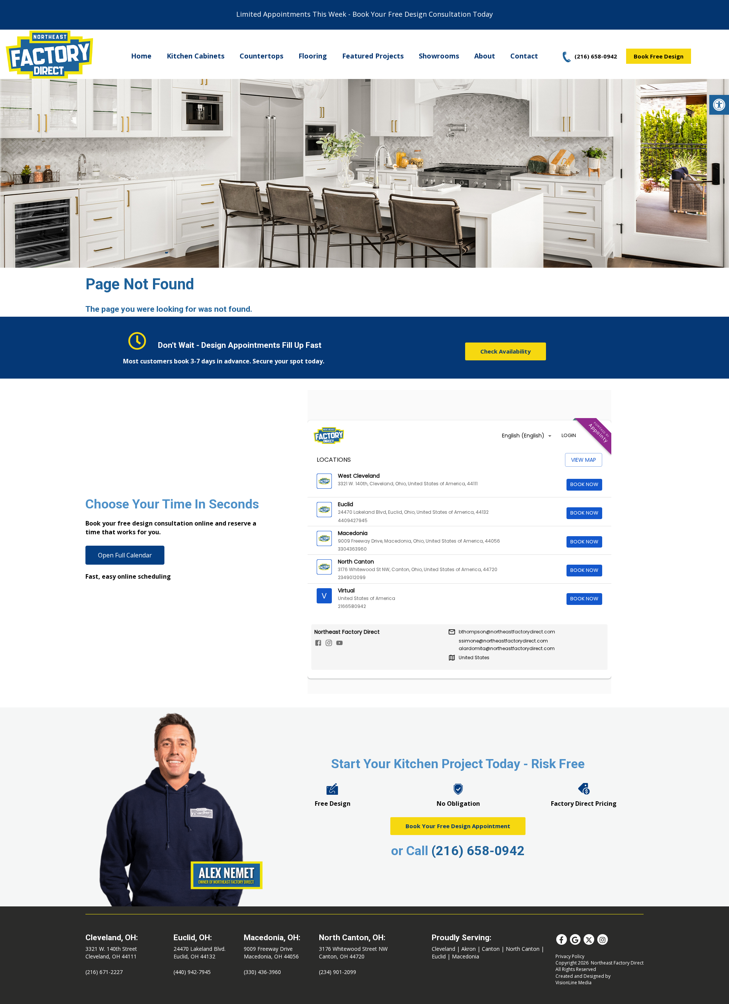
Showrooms (439, 55)
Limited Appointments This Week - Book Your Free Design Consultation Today (364, 14)
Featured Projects (373, 55)
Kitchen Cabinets (195, 55)
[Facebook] (561, 939)
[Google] (575, 939)
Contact (524, 55)
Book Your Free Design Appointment (458, 826)
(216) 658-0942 (478, 850)
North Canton (523, 948)
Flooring (312, 55)
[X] (589, 939)
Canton (491, 948)
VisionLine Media (573, 982)
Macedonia (465, 956)
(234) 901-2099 (337, 972)
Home (141, 55)
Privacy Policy (569, 956)
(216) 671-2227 (104, 972)
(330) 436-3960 (262, 972)
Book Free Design (658, 56)
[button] (719, 105)
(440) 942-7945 (192, 972)
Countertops (261, 55)
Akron (468, 948)
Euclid (439, 956)
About (484, 55)
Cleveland (443, 948)
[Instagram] (602, 939)
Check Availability (505, 351)
